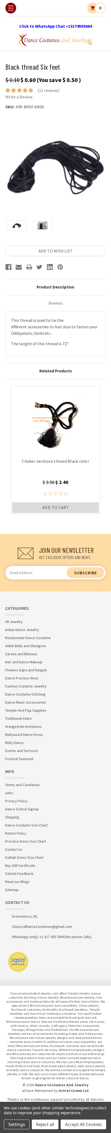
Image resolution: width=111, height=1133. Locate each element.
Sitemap (12, 889)
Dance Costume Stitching (25, 694)
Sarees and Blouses (21, 653)
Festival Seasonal (19, 758)
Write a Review (18, 96)
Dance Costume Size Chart (26, 825)
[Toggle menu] (10, 8)
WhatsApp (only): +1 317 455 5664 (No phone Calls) (51, 936)
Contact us (13, 849)
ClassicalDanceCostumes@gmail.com (42, 926)
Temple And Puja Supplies (25, 710)
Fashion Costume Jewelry (26, 686)
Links (9, 792)
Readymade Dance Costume (28, 637)
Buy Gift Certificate (20, 865)
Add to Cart (55, 507)
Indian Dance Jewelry (22, 629)
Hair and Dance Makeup (23, 662)
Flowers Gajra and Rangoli (26, 670)
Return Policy (15, 833)
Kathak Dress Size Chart (24, 857)
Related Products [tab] (55, 370)
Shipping (12, 817)
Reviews (55, 303)
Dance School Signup (22, 809)
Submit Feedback (19, 873)
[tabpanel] (55, 450)
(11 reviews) (48, 90)
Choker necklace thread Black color (55, 461)
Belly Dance (14, 742)
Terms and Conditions (22, 784)
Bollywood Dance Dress (24, 734)
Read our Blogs (17, 881)
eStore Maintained (37, 1090)
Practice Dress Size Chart (25, 841)
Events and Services (21, 750)
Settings (16, 1124)
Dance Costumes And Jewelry (62, 1084)
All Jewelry (14, 621)
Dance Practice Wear (22, 678)
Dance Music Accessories (25, 702)
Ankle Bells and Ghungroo (25, 645)
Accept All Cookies (83, 1124)
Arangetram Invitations (23, 726)
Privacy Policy (16, 801)
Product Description (55, 287)
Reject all (45, 1124)
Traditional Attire (18, 718)
